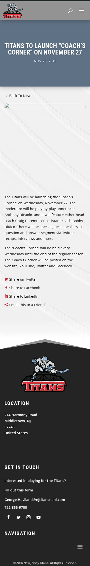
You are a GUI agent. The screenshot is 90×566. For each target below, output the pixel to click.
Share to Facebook (24, 287)
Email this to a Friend (27, 304)
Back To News (20, 95)
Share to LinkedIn (23, 296)
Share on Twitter (23, 279)
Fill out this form (18, 490)
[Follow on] (8, 517)
